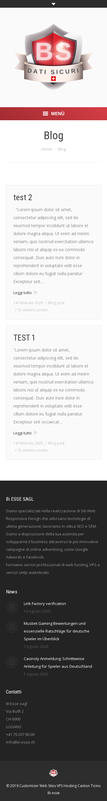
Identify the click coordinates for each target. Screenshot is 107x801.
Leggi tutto (22, 292)
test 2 (22, 197)
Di (33, 309)
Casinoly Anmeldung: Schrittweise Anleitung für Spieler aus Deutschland (58, 662)
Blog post (56, 302)
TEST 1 (24, 338)
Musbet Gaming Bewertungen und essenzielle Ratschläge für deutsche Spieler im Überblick (56, 631)
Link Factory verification (45, 603)
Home (46, 149)
